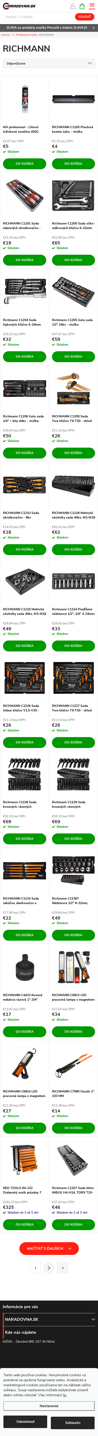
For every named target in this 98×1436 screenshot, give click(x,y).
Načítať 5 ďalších (45, 1248)
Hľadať (85, 17)
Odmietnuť (25, 1421)
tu (64, 1395)
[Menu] (92, 6)
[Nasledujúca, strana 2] (49, 1267)
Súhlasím (72, 1422)
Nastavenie (49, 1406)
